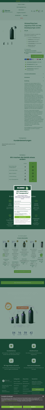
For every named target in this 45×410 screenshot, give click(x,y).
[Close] (30, 186)
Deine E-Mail (17, 206)
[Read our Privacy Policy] (29, 213)
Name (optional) (18, 201)
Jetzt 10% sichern (22, 217)
